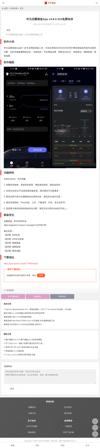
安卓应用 (13, 8)
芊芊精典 (52, 3)
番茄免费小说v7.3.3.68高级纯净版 (18, 317)
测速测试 (37, 296)
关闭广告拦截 (68, 432)
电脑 (12, 445)
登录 (41, 275)
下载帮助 (68, 426)
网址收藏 (67, 413)
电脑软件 (32, 407)
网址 (37, 445)
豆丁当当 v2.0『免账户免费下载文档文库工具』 (24, 343)
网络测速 (62, 296)
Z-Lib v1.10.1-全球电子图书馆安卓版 (20, 355)
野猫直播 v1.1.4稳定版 (14, 351)
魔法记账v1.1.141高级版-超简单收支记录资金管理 (24, 313)
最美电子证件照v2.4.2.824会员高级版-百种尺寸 (23, 324)
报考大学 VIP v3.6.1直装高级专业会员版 (21, 347)
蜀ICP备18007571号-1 (67, 441)
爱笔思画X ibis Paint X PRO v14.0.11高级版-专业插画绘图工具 (29, 321)
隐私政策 (31, 432)
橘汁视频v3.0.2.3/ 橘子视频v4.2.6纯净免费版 (23, 340)
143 (56, 24)
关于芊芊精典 (31, 426)
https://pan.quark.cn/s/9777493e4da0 (21, 263)
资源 (62, 445)
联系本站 (54, 441)
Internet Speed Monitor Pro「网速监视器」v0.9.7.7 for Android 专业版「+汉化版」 (39, 309)
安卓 (87, 445)
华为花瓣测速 (13, 296)
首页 (6, 8)
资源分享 (32, 413)
